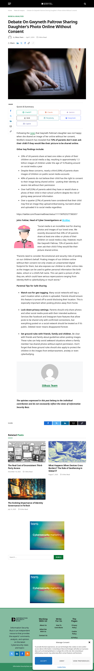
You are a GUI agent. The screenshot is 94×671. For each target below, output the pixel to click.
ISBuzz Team (19, 37)
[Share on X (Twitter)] (21, 43)
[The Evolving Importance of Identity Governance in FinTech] (27, 489)
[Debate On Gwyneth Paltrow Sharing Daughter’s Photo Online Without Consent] (47, 73)
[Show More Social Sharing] (33, 43)
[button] (89, 642)
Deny (62, 661)
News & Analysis (19, 10)
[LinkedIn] (10, 121)
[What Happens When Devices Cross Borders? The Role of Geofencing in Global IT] (67, 451)
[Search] (85, 3)
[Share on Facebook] (25, 43)
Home (10, 10)
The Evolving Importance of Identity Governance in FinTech (25, 504)
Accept (43, 661)
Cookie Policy (61, 667)
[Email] (10, 126)
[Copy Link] (28, 43)
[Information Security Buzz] (47, 3)
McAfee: (66, 220)
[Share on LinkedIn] (17, 43)
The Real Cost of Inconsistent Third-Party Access (25, 466)
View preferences (81, 661)
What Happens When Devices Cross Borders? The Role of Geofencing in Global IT (65, 468)
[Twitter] (10, 115)
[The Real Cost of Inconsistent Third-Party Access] (27, 451)
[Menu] (9, 3)
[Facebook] (10, 110)
